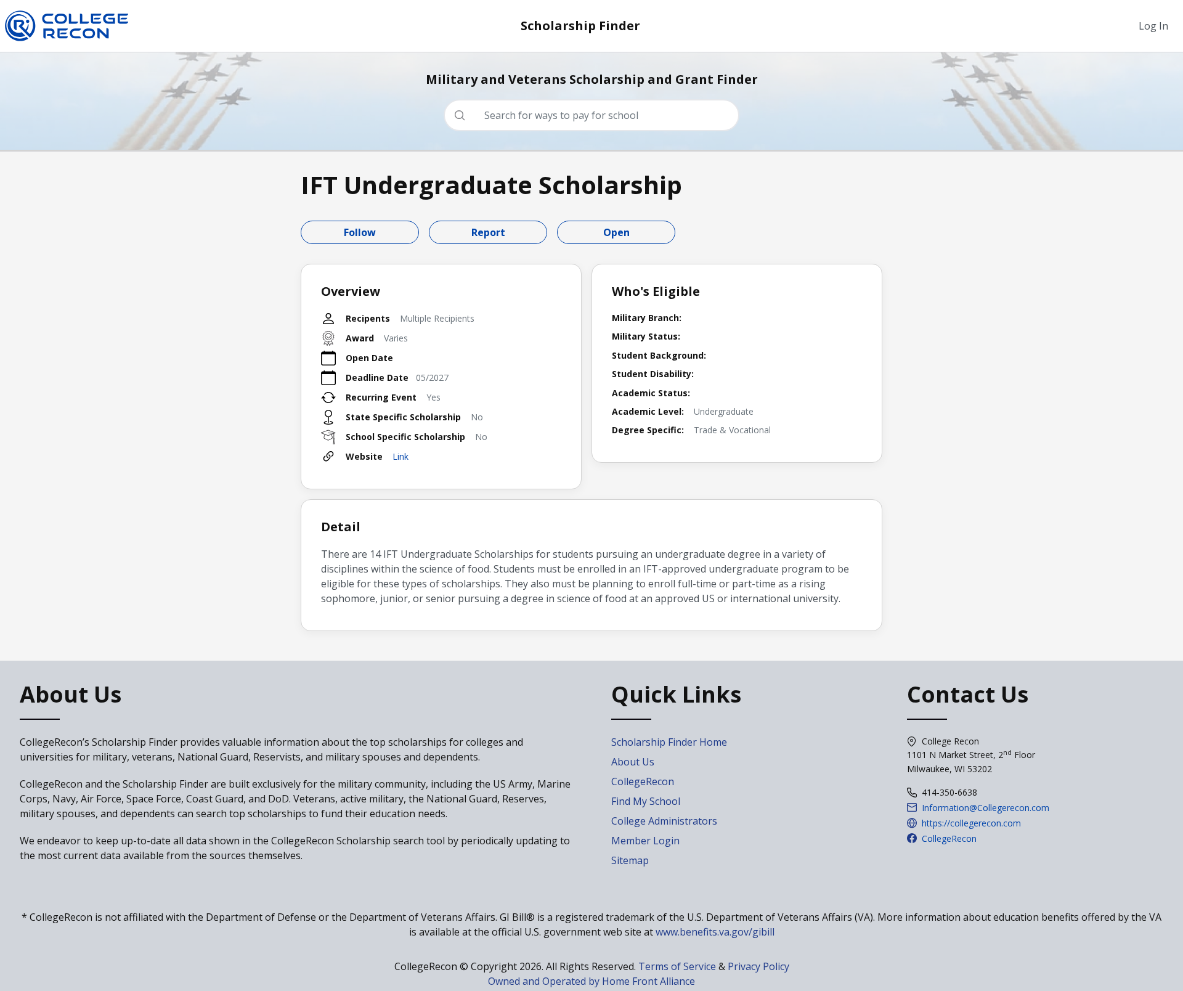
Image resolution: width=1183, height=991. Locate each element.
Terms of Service (677, 966)
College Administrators (664, 821)
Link (400, 456)
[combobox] (596, 115)
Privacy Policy (758, 966)
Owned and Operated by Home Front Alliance (591, 981)
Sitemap (630, 860)
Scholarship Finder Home (669, 742)
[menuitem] (1153, 26)
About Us (632, 762)
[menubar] (1153, 26)
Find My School (645, 801)
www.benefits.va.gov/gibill (715, 932)
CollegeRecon (642, 781)
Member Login (645, 840)
